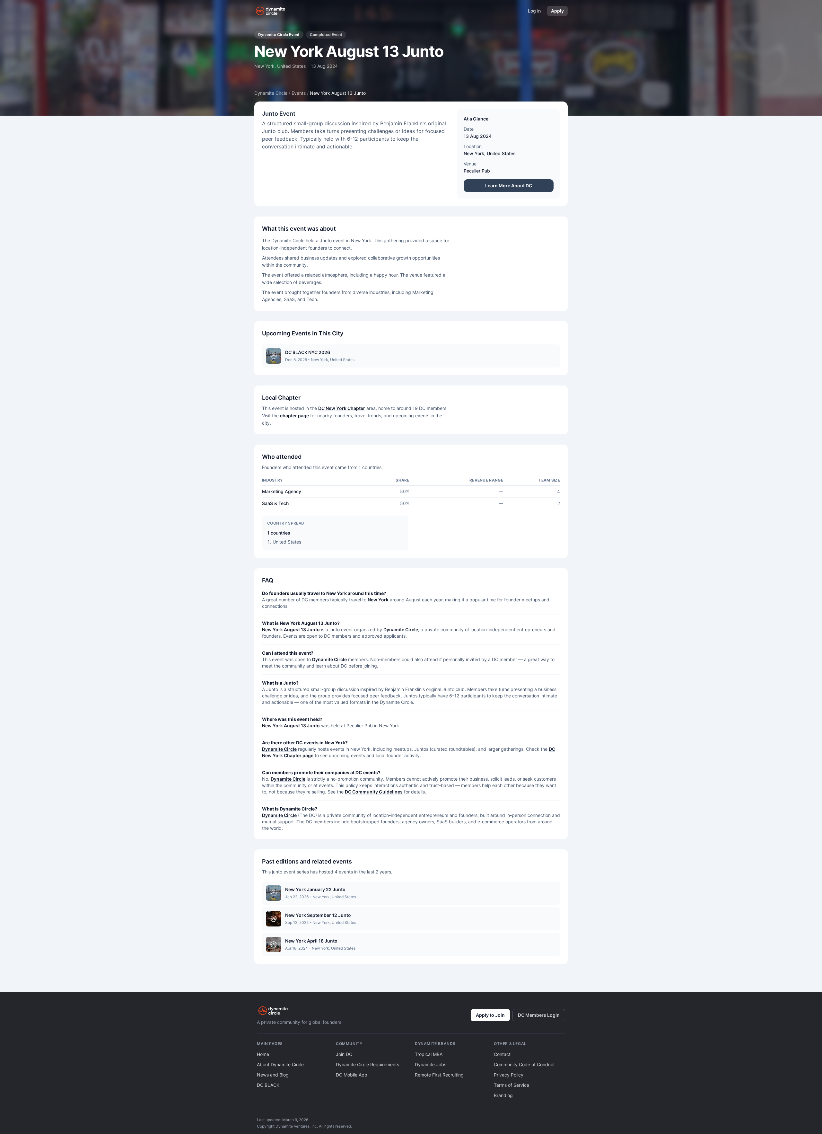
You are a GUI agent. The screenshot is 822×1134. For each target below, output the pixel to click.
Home (263, 1054)
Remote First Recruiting (439, 1074)
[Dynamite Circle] (270, 11)
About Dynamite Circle (280, 1064)
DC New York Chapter (341, 408)
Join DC (344, 1054)
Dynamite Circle (270, 93)
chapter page (294, 415)
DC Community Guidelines (374, 791)
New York (474, 153)
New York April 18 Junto (311, 941)
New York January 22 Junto (315, 889)
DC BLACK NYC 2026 (307, 352)
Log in (534, 10)
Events (299, 93)
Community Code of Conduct (524, 1064)
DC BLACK (268, 1085)
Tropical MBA (428, 1054)
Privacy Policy (508, 1074)
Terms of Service (511, 1085)
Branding (503, 1095)
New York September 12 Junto (318, 915)
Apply (557, 10)
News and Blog (273, 1074)
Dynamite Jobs (430, 1064)
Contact (502, 1054)
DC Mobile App (351, 1074)
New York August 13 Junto (291, 629)
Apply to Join (490, 1015)
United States (501, 153)
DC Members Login (539, 1015)
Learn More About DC (508, 185)
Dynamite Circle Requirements (367, 1064)
